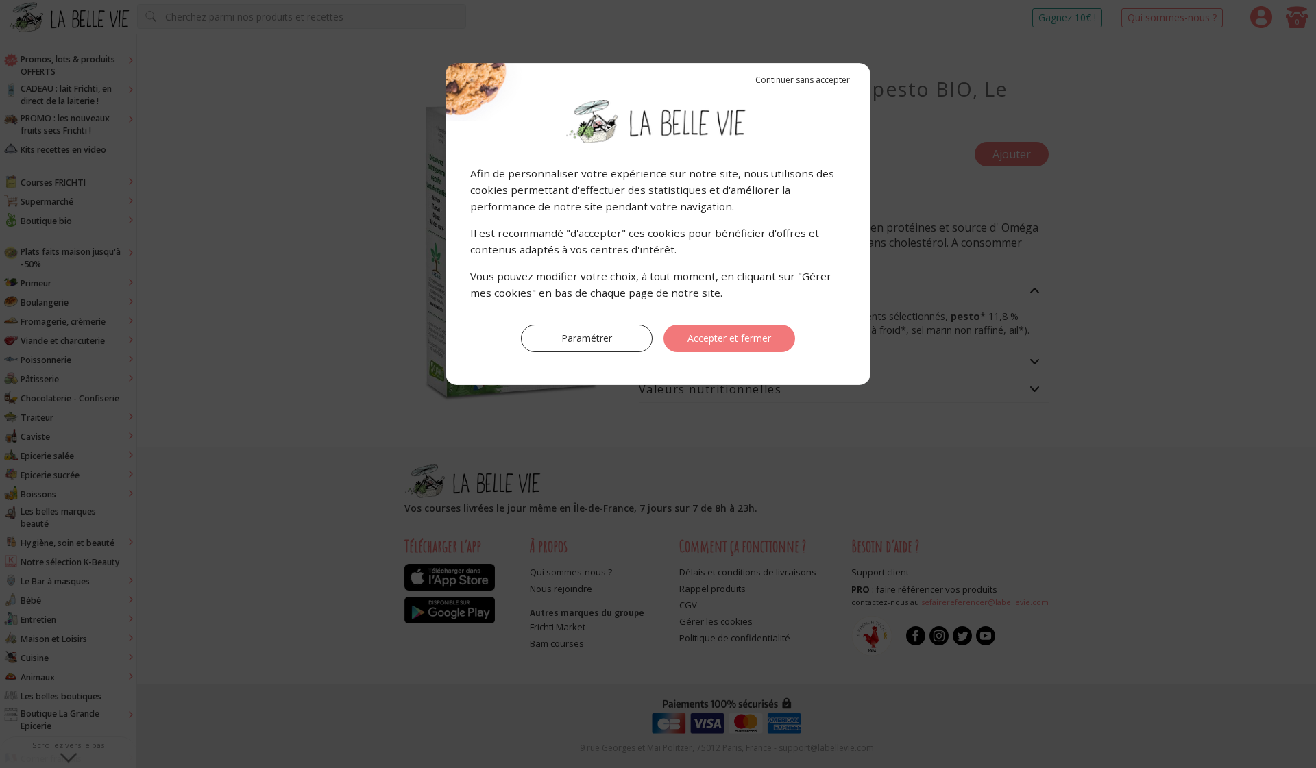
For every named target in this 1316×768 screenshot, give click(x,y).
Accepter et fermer (729, 338)
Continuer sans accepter (802, 80)
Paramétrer (586, 338)
